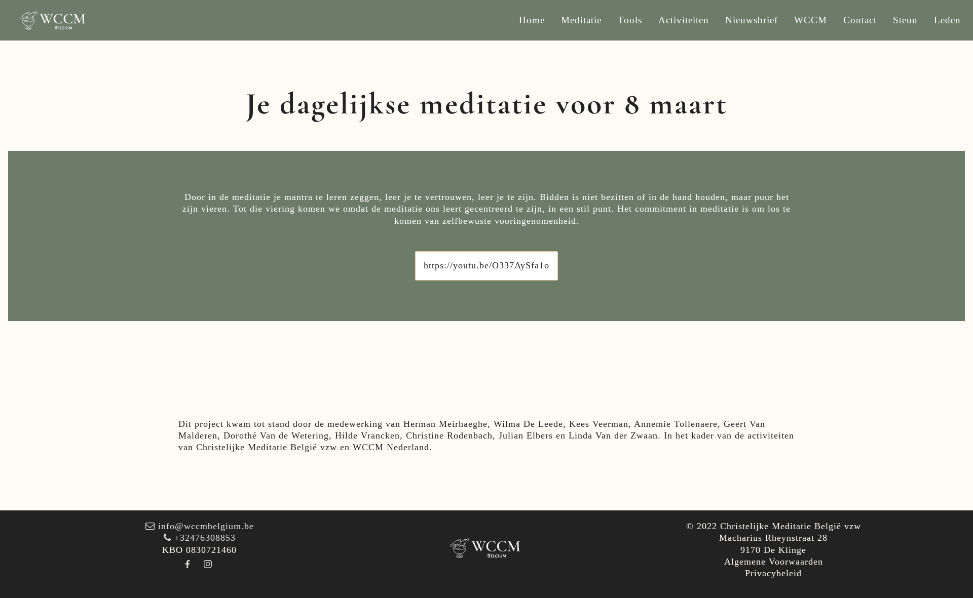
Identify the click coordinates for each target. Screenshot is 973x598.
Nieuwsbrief (751, 20)
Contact (860, 20)
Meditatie (581, 20)
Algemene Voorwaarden (773, 561)
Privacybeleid (773, 573)
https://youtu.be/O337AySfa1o (486, 265)
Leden (947, 20)
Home (532, 20)
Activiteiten (683, 20)
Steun (905, 20)
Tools (630, 20)
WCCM (810, 20)
